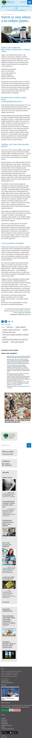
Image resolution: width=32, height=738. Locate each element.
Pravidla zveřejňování (6, 725)
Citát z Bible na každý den (18, 10)
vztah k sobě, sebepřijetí (17, 342)
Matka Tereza (7, 477)
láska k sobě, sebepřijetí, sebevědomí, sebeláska (15, 334)
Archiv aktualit (5, 602)
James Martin (10, 14)
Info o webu (4, 720)
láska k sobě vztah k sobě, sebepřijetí (18, 386)
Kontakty (3, 718)
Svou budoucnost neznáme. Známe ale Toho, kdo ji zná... (8, 504)
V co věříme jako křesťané (7, 728)
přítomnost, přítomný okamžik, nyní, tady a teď (15, 339)
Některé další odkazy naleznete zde (20, 707)
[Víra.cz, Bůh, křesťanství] (8, 2)
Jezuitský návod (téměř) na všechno (19, 311)
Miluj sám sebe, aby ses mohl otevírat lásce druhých (17, 359)
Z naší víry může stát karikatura (8, 578)
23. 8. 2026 (4, 454)
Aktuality (5, 472)
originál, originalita (20, 327)
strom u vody (11, 436)
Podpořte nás (4, 723)
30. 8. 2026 (10, 454)
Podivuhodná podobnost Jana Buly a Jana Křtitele (7, 523)
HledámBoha (8, 707)
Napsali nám (4, 721)
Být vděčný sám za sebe (13, 373)
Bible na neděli (7, 452)
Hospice (9, 705)
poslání (4, 337)
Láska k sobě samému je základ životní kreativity (16, 365)
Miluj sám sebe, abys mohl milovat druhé (17, 356)
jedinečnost (10, 327)
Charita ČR (3, 705)
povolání (25, 330)
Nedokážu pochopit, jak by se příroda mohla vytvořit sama (9, 644)
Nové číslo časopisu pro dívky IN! (6, 544)
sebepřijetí (5, 342)
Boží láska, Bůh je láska (8, 332)
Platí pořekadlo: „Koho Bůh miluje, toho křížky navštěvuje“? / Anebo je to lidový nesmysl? (8, 620)
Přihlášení (6, 461)
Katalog (3, 727)
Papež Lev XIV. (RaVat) (17, 705)
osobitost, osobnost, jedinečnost (11, 330)
